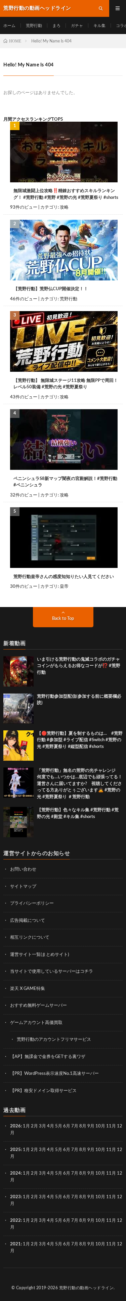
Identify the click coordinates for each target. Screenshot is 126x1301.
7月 (74, 1126)
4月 (50, 1126)
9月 (90, 1150)
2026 (15, 1126)
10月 (100, 1150)
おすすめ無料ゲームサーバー (38, 1005)
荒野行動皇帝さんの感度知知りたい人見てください (63, 577)
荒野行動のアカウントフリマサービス (54, 1039)
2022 (15, 1220)
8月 (82, 1126)
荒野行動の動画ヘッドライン (86, 1288)
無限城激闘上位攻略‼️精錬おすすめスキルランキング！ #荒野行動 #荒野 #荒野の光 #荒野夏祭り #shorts (65, 194)
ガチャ (77, 26)
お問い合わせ (23, 869)
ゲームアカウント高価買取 (36, 1023)
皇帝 (64, 586)
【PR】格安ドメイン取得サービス (43, 1091)
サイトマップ (23, 886)
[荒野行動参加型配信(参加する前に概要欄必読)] (18, 708)
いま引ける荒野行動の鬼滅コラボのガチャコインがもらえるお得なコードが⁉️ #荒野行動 (78, 666)
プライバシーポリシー (32, 903)
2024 (15, 1173)
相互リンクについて (29, 937)
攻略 (64, 207)
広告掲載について (27, 920)
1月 (26, 1126)
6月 (66, 1126)
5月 (58, 1126)
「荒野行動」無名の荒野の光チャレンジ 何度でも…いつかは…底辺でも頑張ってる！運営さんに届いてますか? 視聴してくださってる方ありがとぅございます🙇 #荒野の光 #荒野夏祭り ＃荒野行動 (79, 783)
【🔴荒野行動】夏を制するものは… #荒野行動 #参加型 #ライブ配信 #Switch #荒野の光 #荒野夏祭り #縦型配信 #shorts (80, 740)
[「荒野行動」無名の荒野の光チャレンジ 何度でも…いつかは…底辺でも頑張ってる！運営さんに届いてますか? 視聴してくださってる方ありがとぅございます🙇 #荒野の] (18, 782)
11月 (111, 1150)
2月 (34, 1126)
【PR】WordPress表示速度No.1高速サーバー (54, 1073)
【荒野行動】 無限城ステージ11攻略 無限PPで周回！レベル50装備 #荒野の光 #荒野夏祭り (65, 384)
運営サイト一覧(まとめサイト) (39, 954)
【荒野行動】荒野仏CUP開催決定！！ (50, 289)
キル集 (99, 26)
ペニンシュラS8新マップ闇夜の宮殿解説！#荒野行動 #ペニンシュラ (65, 482)
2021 (15, 1244)
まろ (56, 26)
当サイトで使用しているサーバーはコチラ (51, 971)
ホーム (9, 26)
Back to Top (63, 618)
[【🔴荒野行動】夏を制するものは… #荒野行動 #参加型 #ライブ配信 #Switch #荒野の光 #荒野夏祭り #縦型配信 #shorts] (18, 745)
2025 (15, 1150)
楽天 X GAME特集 (27, 989)
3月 (42, 1126)
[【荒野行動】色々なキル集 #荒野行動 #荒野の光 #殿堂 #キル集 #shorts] (18, 822)
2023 (15, 1197)
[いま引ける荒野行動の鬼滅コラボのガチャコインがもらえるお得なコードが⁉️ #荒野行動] (18, 671)
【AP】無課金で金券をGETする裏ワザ (47, 1057)
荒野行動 (34, 26)
